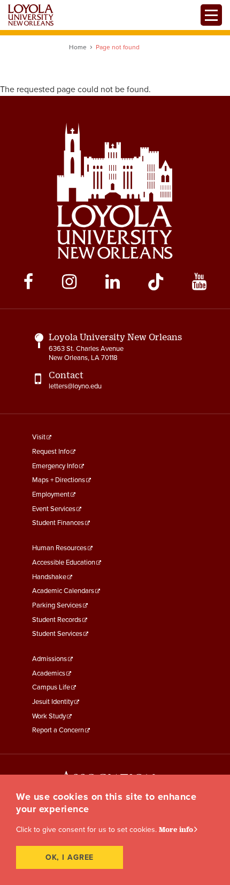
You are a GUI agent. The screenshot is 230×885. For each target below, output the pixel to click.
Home (78, 47)
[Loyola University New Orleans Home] (30, 15)
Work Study (49, 716)
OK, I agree (69, 857)
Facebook (28, 281)
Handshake (49, 577)
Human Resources (59, 548)
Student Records (56, 620)
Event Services (53, 509)
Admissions (49, 659)
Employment (51, 494)
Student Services (57, 633)
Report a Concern (58, 730)
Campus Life (51, 687)
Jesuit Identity (52, 702)
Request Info (51, 451)
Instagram (69, 281)
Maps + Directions (58, 480)
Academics (48, 673)
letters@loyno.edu (75, 386)
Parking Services (57, 605)
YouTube (199, 281)
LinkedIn (112, 281)
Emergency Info (55, 466)
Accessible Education (63, 562)
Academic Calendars (63, 591)
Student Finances (58, 523)
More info (176, 829)
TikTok (155, 281)
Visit (38, 437)
